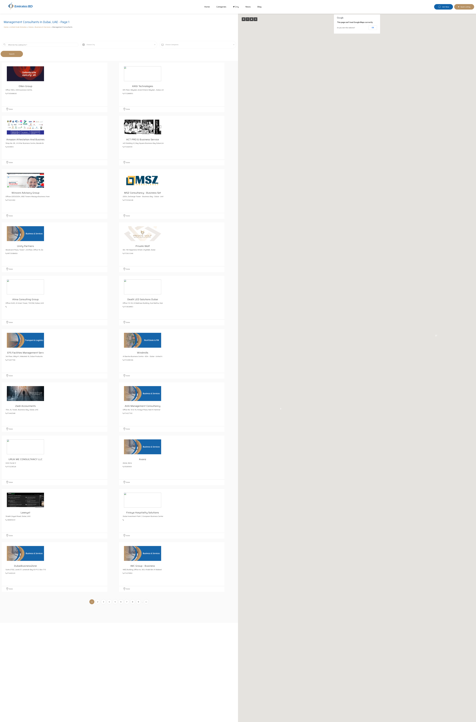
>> (146, 601)
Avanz (142, 458)
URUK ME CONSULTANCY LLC (25, 458)
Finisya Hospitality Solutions (142, 512)
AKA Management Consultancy (142, 405)
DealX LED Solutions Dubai (142, 299)
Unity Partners (25, 245)
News (248, 6)
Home (207, 6)
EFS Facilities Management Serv (25, 352)
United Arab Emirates (18, 27)
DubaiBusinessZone (25, 565)
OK (373, 28)
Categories (221, 6)
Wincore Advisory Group (25, 192)
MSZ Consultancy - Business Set (142, 192)
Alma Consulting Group (25, 299)
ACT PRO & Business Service (142, 139)
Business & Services (42, 27)
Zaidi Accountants (25, 405)
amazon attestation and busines (25, 139)
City (237, 6)
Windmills (142, 352)
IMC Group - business (142, 565)
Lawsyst (25, 512)
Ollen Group (25, 85)
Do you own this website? (346, 28)
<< (92, 601)
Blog (259, 6)
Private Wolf (142, 245)
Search (12, 54)
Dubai (30, 27)
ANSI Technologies (142, 85)
